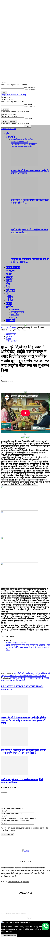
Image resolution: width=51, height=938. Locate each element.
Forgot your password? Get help (13, 95)
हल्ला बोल (15, 314)
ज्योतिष (9, 296)
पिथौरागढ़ (30, 144)
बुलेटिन (9, 306)
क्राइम (9, 273)
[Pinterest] (23, 384)
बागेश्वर (18, 146)
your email (28, 104)
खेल (8, 283)
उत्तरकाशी (22, 139)
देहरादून (18, 144)
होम (7, 133)
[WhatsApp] (32, 384)
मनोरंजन (10, 299)
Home (3, 327)
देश (7, 293)
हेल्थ (8, 286)
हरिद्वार (31, 146)
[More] (41, 384)
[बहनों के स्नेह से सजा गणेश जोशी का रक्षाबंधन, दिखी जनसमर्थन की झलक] (24, 225)
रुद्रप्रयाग (25, 146)
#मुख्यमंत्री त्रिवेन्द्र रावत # (16, 643)
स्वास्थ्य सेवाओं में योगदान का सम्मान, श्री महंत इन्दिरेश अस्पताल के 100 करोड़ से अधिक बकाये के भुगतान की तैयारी (23, 720)
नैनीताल (24, 144)
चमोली (16, 142)
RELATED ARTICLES (14, 686)
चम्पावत (21, 142)
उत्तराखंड (10, 136)
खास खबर (15, 309)
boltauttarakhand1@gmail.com (18, 882)
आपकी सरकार (13, 267)
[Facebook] (5, 384)
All (12, 139)
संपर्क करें (10, 320)
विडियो (9, 303)
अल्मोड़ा (16, 139)
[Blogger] (12, 899)
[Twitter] (14, 384)
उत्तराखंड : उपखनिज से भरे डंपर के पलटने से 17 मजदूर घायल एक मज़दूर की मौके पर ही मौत (25, 679)
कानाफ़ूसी (10, 270)
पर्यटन (9, 280)
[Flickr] (25, 899)
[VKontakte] (38, 899)
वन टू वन (14, 317)
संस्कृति (9, 277)
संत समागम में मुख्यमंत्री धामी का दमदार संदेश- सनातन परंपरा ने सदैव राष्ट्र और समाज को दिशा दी (23, 751)
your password (29, 90)
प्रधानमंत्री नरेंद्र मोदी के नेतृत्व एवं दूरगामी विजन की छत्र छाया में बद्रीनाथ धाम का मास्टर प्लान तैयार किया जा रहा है (25, 674)
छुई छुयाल (10, 290)
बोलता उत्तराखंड (17, 312)
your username (29, 87)
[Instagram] (31, 899)
